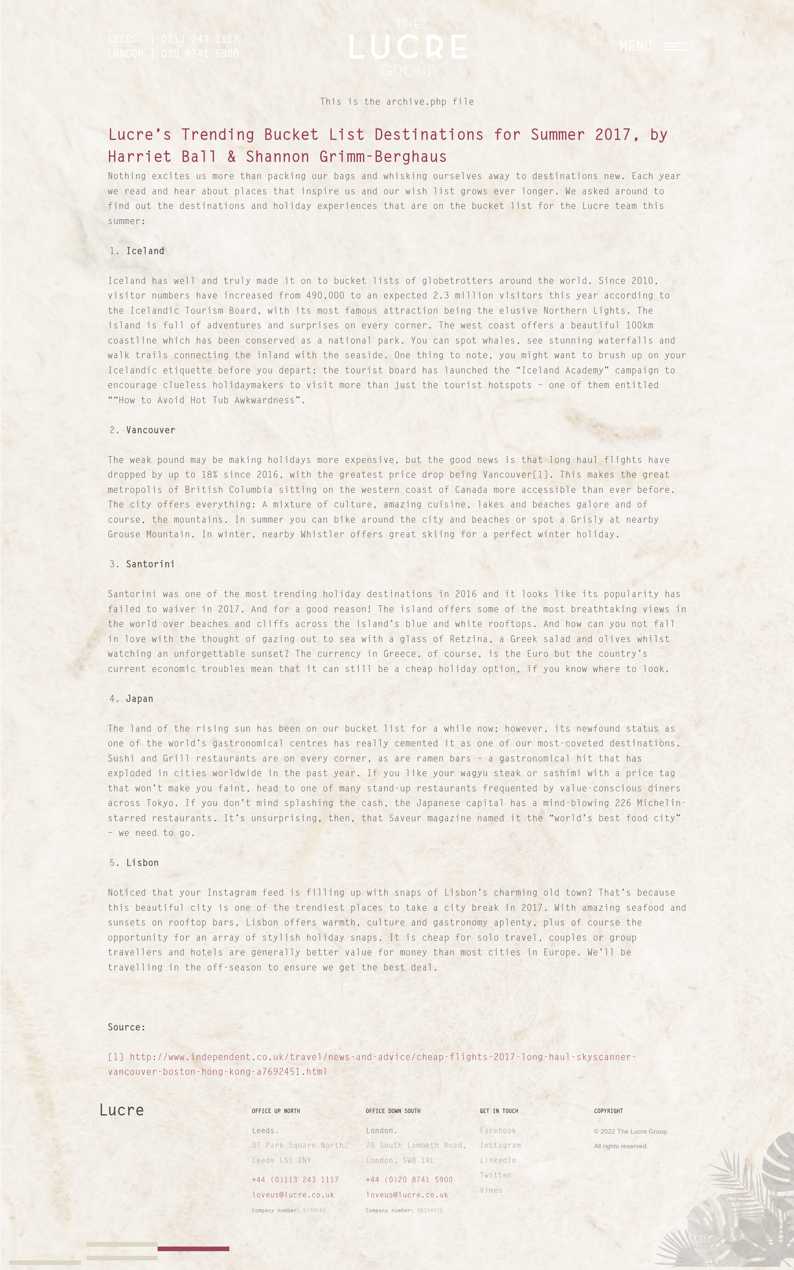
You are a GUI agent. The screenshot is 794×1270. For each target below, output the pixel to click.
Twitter (496, 1176)
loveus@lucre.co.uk (293, 1195)
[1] (540, 475)
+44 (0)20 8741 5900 (409, 1180)
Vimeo (526, 1247)
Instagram (500, 1146)
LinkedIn (498, 1161)
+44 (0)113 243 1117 (295, 1180)
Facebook (498, 1131)
